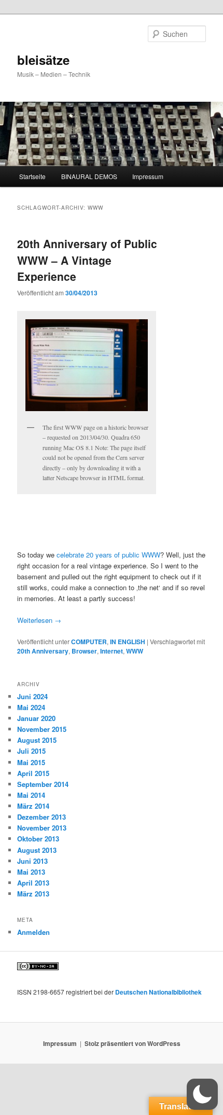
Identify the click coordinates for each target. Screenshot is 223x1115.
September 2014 (42, 784)
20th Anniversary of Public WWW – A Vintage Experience (87, 260)
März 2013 (33, 894)
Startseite (32, 176)
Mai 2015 (31, 762)
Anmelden (33, 932)
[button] (202, 1094)
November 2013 (41, 828)
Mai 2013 (31, 872)
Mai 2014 (31, 795)
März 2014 (33, 806)
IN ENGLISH (127, 641)
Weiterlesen (39, 620)
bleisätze (43, 60)
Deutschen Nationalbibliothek (158, 992)
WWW (134, 651)
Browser (84, 651)
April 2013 (33, 883)
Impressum (147, 176)
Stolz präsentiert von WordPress (132, 1043)
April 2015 (33, 773)
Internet (111, 651)
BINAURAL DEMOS (89, 176)
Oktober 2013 (38, 839)
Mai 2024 (31, 707)
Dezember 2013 (41, 817)
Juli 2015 (31, 751)
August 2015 (37, 740)
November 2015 (41, 729)
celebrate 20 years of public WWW (108, 555)
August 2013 (37, 850)
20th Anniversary (42, 651)
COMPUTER (89, 641)
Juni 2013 (32, 861)
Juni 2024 (32, 696)
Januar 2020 (36, 718)
